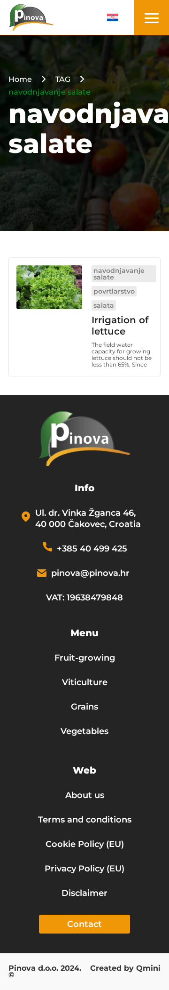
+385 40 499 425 (92, 548)
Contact (84, 924)
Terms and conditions (84, 819)
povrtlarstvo (114, 291)
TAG (62, 79)
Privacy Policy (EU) (84, 868)
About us (84, 795)
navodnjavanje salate (119, 273)
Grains (84, 707)
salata (103, 305)
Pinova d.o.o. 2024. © (44, 972)
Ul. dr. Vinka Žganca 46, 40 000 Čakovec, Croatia (88, 518)
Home (20, 79)
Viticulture (85, 682)
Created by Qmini (125, 969)
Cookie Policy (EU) (85, 844)
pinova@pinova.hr (90, 573)
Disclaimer (84, 893)
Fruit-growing (84, 658)
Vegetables (84, 731)
